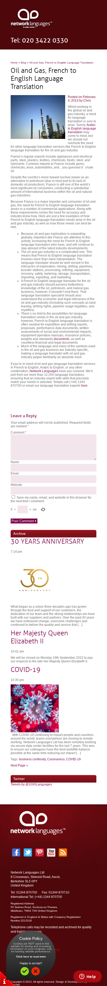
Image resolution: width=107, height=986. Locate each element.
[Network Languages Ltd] (32, 28)
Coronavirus (56, 759)
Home (14, 62)
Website (16, 485)
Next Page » (19, 765)
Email (15, 473)
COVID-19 (26, 670)
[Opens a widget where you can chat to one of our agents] (87, 976)
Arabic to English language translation (82, 128)
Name (15, 462)
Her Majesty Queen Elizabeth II (39, 637)
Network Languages (44, 371)
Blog (23, 62)
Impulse (15, 984)
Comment (18, 432)
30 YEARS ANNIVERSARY (47, 541)
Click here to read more (31, 956)
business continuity (32, 759)
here (84, 385)
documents (61, 339)
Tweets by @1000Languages (31, 784)
